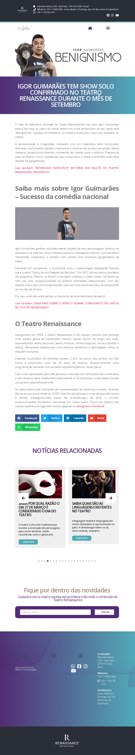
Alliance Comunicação (25, 669)
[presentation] (23, 498)
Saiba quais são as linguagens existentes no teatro (38, 507)
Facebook (98, 406)
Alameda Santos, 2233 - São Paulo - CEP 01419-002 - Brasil (106, 662)
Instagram (83, 406)
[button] (108, 27)
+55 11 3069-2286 (106, 676)
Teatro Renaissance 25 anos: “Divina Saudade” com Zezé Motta (91, 493)
